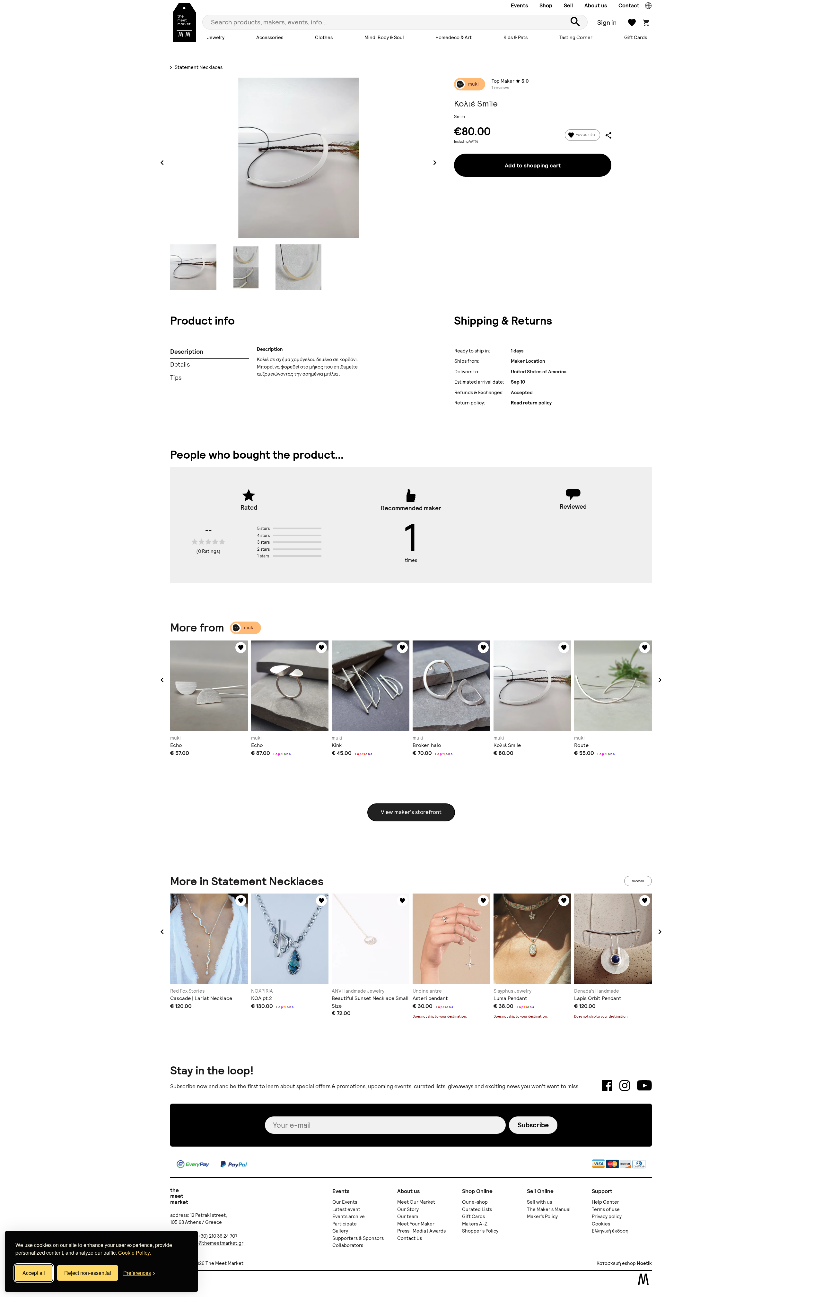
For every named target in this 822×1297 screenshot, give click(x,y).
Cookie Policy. (134, 1252)
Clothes (324, 37)
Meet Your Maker (415, 1224)
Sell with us (539, 1202)
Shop (545, 5)
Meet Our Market (416, 1202)
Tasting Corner (575, 37)
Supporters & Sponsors (358, 1238)
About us (595, 5)
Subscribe (533, 1125)
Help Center (605, 1202)
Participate (344, 1224)
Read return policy (531, 403)
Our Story (408, 1209)
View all (638, 881)
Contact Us (409, 1238)
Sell (568, 5)
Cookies (601, 1224)
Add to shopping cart (533, 165)
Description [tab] (186, 352)
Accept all (33, 1272)
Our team (407, 1216)
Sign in (606, 22)
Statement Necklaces (198, 67)
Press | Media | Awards (421, 1231)
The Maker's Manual (549, 1209)
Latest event (346, 1209)
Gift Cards (635, 37)
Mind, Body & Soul (384, 37)
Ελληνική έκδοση (610, 1231)
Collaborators (347, 1245)
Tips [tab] (175, 378)
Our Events (344, 1202)
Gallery (340, 1231)
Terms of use (606, 1209)
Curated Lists (477, 1209)
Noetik (644, 1263)
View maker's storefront (411, 812)
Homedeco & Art (453, 37)
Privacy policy (607, 1216)
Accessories (269, 37)
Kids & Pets (515, 37)
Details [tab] (180, 364)
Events (519, 5)
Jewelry (215, 37)
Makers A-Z (474, 1224)
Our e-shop (475, 1202)
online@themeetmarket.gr (213, 1243)
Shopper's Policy (480, 1231)
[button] (162, 680)
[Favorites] (240, 647)
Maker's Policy (542, 1216)
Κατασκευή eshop (616, 1263)
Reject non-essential (87, 1272)
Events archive (348, 1216)
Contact (628, 5)
